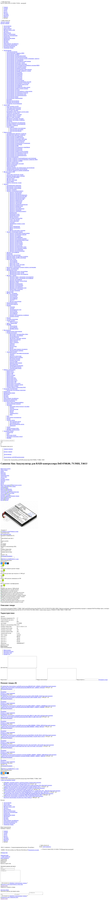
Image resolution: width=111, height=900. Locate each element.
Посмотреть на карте (33, 850)
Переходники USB (11, 382)
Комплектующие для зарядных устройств (17, 256)
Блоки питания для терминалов (15, 136)
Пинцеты (12, 345)
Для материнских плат (15, 309)
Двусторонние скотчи (15, 421)
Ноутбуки (6, 42)
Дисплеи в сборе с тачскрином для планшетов (21, 277)
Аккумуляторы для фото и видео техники (17, 88)
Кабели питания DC (12, 165)
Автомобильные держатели (14, 109)
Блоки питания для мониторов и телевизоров (18, 143)
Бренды (6, 12)
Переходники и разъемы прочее (15, 384)
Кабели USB (10, 373)
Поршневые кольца (15, 215)
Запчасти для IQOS (12, 189)
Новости (6, 16)
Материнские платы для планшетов (19, 274)
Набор (2, 487)
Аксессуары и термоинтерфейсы (15, 402)
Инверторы (10, 253)
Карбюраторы (13, 212)
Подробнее (3, 692)
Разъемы (9, 305)
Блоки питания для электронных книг (16, 154)
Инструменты (7, 32)
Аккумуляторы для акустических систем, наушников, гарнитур (23, 58)
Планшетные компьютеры (10, 45)
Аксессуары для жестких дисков (15, 174)
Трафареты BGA (14, 413)
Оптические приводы (12, 304)
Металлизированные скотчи (17, 424)
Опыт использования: (6, 647)
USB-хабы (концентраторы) (14, 107)
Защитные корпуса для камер (14, 114)
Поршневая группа (14, 214)
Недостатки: (4, 679)
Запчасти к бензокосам (15, 193)
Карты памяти (10, 181)
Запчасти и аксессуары (15, 356)
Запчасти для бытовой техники (15, 231)
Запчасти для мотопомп (16, 192)
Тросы (11, 225)
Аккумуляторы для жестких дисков (16, 62)
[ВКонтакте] (1, 563)
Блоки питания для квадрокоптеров (16, 140)
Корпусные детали (11, 259)
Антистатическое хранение (14, 403)
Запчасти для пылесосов (16, 245)
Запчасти (6, 31)
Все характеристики (6, 534)
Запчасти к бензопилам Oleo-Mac (18, 196)
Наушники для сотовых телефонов (16, 120)
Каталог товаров (5, 22)
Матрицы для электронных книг (18, 287)
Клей (8, 416)
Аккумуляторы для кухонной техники (16, 66)
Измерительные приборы (16, 357)
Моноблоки (7, 39)
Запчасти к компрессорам (16, 206)
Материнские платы (12, 270)
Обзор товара (4, 486)
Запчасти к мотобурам (15, 207)
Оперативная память (12, 302)
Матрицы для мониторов (16, 283)
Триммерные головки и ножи (17, 223)
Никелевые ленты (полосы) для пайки (19, 406)
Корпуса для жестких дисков (14, 182)
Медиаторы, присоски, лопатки (18, 338)
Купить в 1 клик (14, 559)
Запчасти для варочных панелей (18, 234)
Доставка (6, 14)
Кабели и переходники (9, 34)
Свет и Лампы (10, 126)
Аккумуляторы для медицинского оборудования (19, 69)
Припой (12, 410)
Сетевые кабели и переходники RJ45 (16, 387)
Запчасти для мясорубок (16, 241)
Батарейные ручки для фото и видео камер (18, 111)
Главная (6, 7)
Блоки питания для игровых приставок (17, 139)
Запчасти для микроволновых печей (19, 240)
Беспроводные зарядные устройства (16, 135)
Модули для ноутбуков (15, 301)
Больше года (7, 654)
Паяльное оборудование (16, 362)
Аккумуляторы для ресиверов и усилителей (18, 83)
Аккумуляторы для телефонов (14, 85)
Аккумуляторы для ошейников (15, 73)
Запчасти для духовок (15, 236)
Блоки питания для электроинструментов (17, 152)
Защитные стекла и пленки (14, 116)
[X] (8, 563)
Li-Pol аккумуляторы (12, 51)
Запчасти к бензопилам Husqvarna (18, 195)
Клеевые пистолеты (15, 360)
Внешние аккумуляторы (13, 100)
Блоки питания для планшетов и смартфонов (18, 147)
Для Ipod (12, 308)
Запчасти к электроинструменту (18, 211)
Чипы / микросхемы (12, 323)
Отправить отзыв (103, 679)
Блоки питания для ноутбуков (14, 144)
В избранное (4, 694)
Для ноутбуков (13, 260)
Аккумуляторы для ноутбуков (14, 72)
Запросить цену (14, 897)
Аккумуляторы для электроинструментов (17, 92)
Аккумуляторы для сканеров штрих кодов (17, 84)
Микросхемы (10, 292)
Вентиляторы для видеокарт (14, 186)
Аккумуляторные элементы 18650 (15, 53)
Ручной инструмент (12, 332)
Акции (5, 10)
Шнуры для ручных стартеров (17, 230)
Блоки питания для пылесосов (14, 150)
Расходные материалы (9, 46)
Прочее (11, 347)
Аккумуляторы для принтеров (14, 76)
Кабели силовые (11, 375)
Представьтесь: (80, 679)
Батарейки (9, 99)
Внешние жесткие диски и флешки (16, 176)
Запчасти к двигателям (15, 203)
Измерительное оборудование (14, 331)
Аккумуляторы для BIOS (13, 54)
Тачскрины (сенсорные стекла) (15, 436)
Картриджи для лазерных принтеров (16, 390)
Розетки (9, 317)
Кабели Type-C (10, 372)
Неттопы (6, 41)
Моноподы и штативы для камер (15, 118)
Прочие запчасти (14, 216)
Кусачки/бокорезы (14, 337)
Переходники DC (11, 166)
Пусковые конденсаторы (16, 218)
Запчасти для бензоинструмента (15, 191)
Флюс (11, 414)
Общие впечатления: (41, 679)
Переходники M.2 (11, 377)
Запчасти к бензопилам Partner (17, 197)
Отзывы (6, 8)
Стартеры (12, 222)
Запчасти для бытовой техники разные (20, 233)
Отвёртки (12, 343)
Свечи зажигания (14, 221)
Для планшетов (14, 297)
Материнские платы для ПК (17, 272)
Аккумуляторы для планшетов (14, 75)
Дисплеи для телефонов (16, 279)
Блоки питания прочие (12, 156)
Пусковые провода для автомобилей (16, 124)
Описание (3, 490)
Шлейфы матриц (14, 328)
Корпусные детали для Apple (17, 264)
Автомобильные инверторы (14, 185)
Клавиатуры (7, 37)
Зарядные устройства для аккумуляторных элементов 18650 (22, 159)
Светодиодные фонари (15, 131)
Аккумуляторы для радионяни (14, 79)
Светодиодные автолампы (16, 129)
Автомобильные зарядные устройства (16, 133)
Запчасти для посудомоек (16, 244)
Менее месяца (7, 650)
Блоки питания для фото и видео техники (17, 151)
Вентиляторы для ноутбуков (14, 188)
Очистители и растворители (14, 417)
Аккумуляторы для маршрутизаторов (16, 68)
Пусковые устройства (12, 125)
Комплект (3, 489)
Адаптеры (12, 307)
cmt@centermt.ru (47, 846)
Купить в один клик (17, 884)
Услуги (5, 11)
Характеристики (5, 491)
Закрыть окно (4, 777)
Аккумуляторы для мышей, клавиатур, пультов (19, 70)
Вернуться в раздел (5, 485)
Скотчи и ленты (11, 420)
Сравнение (12, 693)
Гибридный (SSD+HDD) (13, 177)
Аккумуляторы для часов (13, 90)
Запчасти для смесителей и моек (18, 246)
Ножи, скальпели (14, 342)
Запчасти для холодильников (17, 251)
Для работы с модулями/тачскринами (19, 353)
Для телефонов (13, 262)
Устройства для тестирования (14, 103)
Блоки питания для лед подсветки (15, 141)
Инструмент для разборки (16, 335)
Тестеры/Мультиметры (15, 367)
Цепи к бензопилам (15, 226)
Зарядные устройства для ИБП (14, 161)
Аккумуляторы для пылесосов (14, 77)
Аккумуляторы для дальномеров (15, 60)
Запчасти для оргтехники (16, 242)
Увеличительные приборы (16, 350)
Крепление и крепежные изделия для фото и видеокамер (21, 267)
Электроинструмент (12, 352)
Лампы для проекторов (13, 268)
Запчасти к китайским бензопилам (19, 204)
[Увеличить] (19, 528)
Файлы (2, 498)
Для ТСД (12, 300)
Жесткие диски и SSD (9, 30)
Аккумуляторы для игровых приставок (17, 64)
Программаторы (14, 364)
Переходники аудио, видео (13, 383)
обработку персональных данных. (18, 883)
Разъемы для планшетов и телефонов (19, 315)
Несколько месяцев (8, 651)
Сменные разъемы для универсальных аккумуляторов (20, 167)
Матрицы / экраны (11, 275)
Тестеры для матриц (15, 290)
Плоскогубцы (13, 346)
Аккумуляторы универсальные (15, 98)
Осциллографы (14, 361)
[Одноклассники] (4, 563)
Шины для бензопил (15, 227)
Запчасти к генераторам (16, 201)
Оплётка (12, 407)
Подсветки (9, 121)
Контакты (6, 15)
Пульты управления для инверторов (16, 122)
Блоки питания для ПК (12, 146)
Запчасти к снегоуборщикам (17, 208)
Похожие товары (5, 496)
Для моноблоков (14, 294)
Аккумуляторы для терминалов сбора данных (18, 87)
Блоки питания (7, 28)
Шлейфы (9, 324)
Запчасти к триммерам (15, 210)
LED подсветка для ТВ (12, 106)
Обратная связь (4, 855)
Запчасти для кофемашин (16, 237)
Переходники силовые (12, 386)
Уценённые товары (9, 47)
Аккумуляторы (7, 26)
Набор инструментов (15, 339)
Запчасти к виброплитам (16, 200)
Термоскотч (13, 425)
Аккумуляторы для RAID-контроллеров (17, 57)
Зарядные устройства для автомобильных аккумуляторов (21, 158)
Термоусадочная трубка (13, 428)
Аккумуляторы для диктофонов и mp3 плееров (19, 61)
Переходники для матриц (16, 289)
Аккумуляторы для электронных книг (16, 94)
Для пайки (9, 405)
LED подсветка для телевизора (18, 128)
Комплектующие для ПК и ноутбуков (16, 257)
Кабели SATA (10, 371)
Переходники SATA (12, 379)
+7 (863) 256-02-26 (5, 856)
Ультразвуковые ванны (15, 368)
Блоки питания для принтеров (14, 148)
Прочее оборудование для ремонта (18, 349)
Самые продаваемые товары (8, 780)
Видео (2, 500)
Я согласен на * (15, 883)
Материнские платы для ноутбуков (19, 271)
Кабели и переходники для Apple (15, 163)
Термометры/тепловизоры (16, 365)
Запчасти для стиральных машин (18, 248)
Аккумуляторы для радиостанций (15, 80)
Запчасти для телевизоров (16, 249)
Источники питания (15, 358)
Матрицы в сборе (14, 282)
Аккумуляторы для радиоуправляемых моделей (19, 81)
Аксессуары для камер (12, 110)
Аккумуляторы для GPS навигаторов (16, 55)
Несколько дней (8, 652)
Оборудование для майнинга (11, 43)
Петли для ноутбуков (15, 266)
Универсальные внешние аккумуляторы (17, 169)
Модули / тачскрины (12, 293)
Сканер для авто (11, 320)
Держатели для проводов (13, 113)
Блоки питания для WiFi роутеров (15, 137)
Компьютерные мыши (9, 38)
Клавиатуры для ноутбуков (14, 255)
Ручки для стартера (15, 219)
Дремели (12, 354)
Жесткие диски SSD (12, 180)
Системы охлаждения (12, 319)
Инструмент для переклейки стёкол (19, 334)
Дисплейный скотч (14, 423)
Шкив (11, 229)
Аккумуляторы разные (12, 96)
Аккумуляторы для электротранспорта (17, 95)
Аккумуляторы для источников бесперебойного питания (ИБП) (23, 65)
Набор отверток (14, 341)
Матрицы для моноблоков (16, 285)
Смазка (8, 427)
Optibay (8, 173)
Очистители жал (14, 409)
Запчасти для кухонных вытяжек (18, 238)
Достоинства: (4, 667)
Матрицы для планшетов (16, 286)
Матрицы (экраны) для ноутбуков (18, 281)
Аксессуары (7, 27)
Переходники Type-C (12, 380)
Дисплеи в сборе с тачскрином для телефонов (21, 278)
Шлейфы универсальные (13, 429)
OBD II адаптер (14, 322)
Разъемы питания (14, 316)
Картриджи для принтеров (10, 35)
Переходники (10, 376)
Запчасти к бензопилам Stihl (17, 199)
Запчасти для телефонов (13, 252)
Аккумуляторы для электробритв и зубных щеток (19, 91)
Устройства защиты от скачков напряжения (18, 170)
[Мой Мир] (6, 563)
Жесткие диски (10, 178)
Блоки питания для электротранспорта (17, 155)
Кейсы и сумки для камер (13, 117)
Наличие (3, 497)
